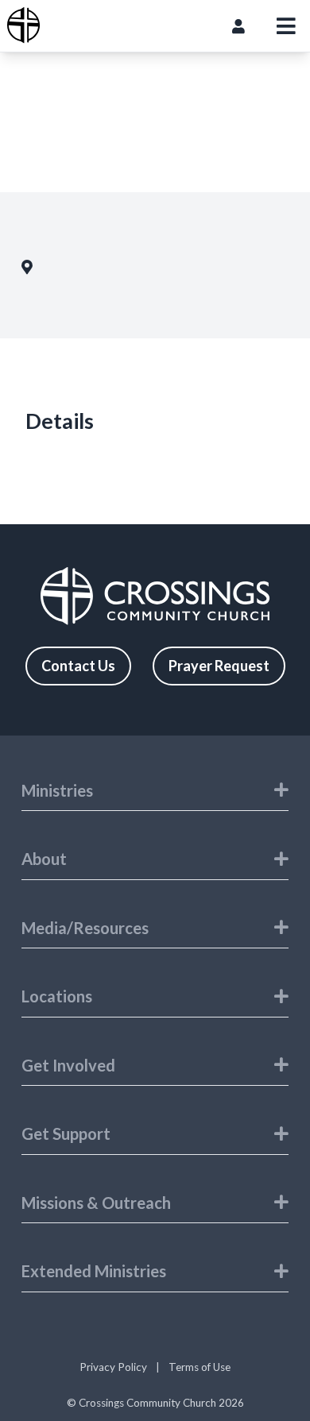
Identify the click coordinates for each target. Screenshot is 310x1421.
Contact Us (78, 665)
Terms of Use (200, 1367)
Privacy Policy (113, 1367)
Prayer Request (219, 665)
